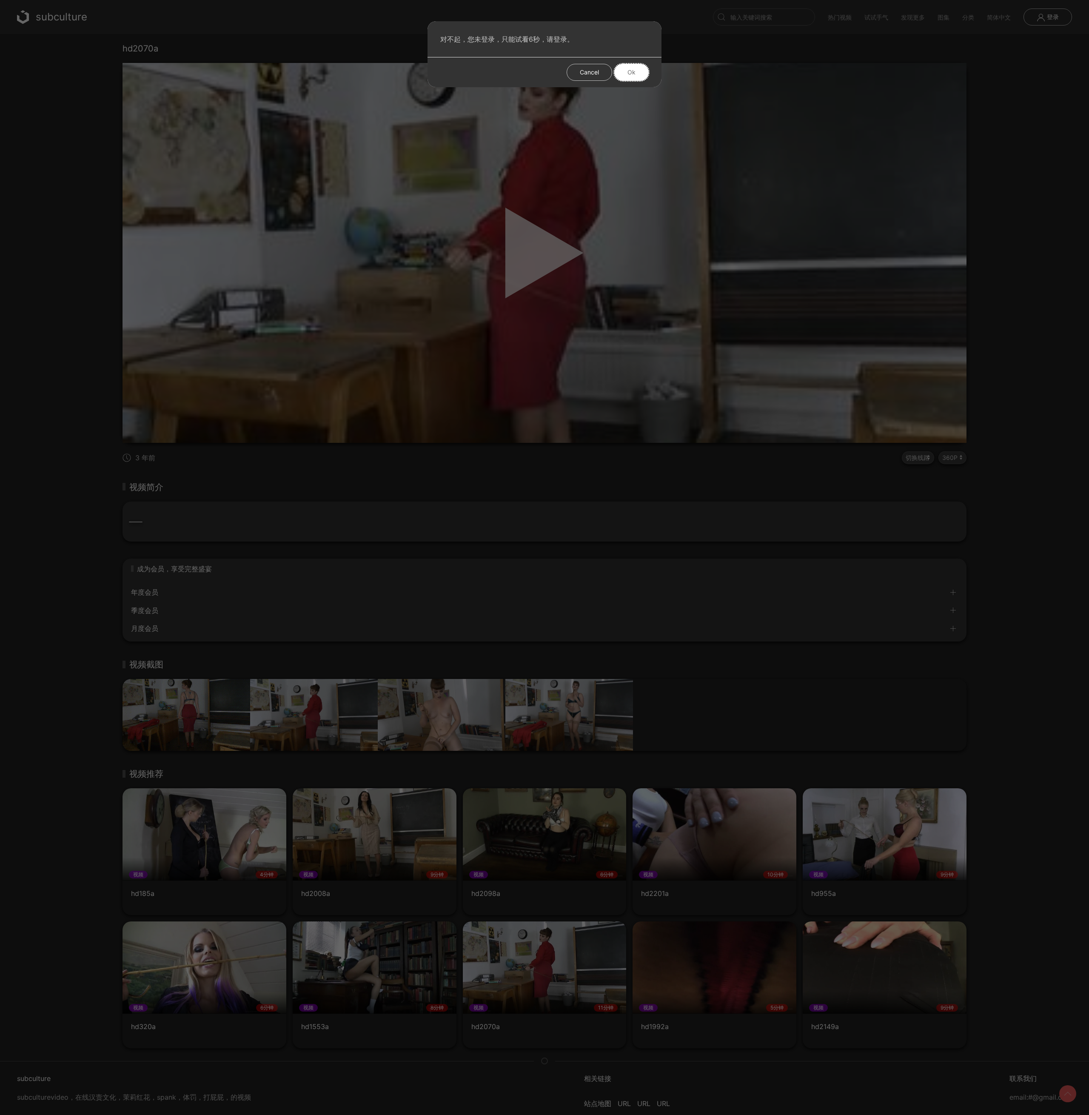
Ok (631, 72)
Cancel (589, 72)
